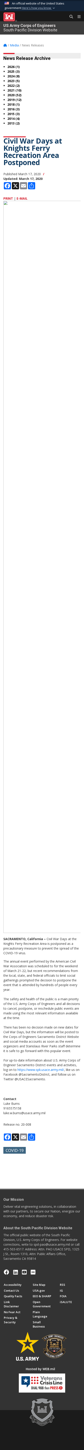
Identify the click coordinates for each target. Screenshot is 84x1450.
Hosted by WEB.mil (40, 1369)
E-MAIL (22, 198)
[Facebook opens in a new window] (6, 1272)
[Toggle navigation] (77, 16)
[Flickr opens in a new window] (33, 1272)
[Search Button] (69, 16)
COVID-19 (15, 1150)
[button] (39, 8)
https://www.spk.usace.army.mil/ (40, 1070)
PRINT (8, 198)
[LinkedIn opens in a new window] (15, 1272)
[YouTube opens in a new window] (24, 1272)
